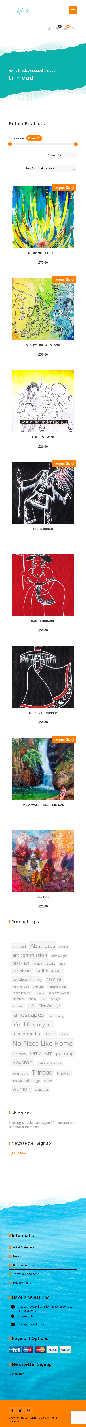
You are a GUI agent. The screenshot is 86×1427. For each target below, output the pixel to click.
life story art (38, 1024)
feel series (18, 1006)
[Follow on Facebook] (12, 1410)
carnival (54, 979)
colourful (38, 987)
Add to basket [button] (35, 444)
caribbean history (27, 979)
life (16, 1024)
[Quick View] (49, 260)
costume (40, 993)
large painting (56, 1016)
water (48, 1081)
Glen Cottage (49, 1005)
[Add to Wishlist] (57, 262)
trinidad (64, 1073)
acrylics (63, 946)
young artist (42, 1089)
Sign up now (17, 1153)
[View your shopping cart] (65, 28)
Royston (22, 1062)
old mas (19, 1053)
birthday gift (59, 956)
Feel (42, 999)
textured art (20, 1073)
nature (64, 1034)
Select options (35, 904)
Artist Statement (24, 1247)
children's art (20, 987)
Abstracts (42, 946)
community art (21, 993)
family (32, 999)
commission (57, 986)
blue (62, 963)
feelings (55, 999)
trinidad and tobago (26, 1081)
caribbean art (49, 971)
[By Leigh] (23, 9)
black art (20, 963)
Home (13, 70)
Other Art (41, 1053)
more (50, 1033)
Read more (35, 260)
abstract (19, 946)
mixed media (26, 1033)
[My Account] (50, 28)
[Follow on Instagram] (29, 1410)
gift (31, 1005)
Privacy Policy (22, 1283)
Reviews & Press (24, 1265)
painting (65, 1053)
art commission (29, 955)
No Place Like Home (42, 1043)
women (21, 1088)
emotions (18, 999)
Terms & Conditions (26, 1274)
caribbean (22, 970)
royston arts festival (49, 1063)
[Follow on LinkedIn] (20, 1410)
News (17, 1256)
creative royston (59, 993)
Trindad (42, 1072)
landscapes (28, 1014)
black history (44, 963)
